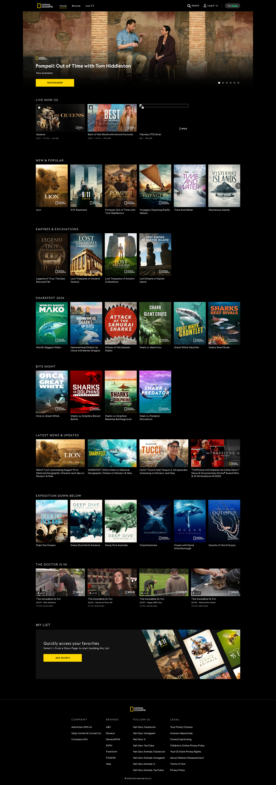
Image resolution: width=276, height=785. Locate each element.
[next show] (247, 50)
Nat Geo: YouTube (143, 745)
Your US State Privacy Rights (185, 751)
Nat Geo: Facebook (144, 727)
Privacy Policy (177, 770)
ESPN (109, 745)
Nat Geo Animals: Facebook (149, 751)
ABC (108, 727)
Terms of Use (177, 763)
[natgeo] (45, 6)
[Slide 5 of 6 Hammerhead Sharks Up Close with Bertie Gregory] (234, 83)
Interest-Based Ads (181, 733)
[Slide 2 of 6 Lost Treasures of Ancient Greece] (223, 83)
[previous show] (29, 50)
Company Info (79, 739)
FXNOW (111, 757)
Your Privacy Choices (181, 727)
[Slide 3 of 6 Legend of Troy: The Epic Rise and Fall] (227, 83)
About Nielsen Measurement (187, 757)
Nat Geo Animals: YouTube (148, 770)
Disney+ (110, 733)
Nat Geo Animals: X (144, 763)
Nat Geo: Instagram (144, 733)
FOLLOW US (141, 719)
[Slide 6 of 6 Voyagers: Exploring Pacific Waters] (238, 83)
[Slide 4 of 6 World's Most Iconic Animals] (231, 83)
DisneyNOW (113, 739)
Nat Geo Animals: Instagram (149, 757)
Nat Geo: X (139, 739)
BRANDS (112, 719)
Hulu (108, 763)
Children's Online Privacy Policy (187, 745)
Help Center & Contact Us (86, 733)
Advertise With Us (81, 727)
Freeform (111, 751)
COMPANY (79, 719)
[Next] (238, 186)
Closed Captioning (181, 739)
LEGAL (175, 719)
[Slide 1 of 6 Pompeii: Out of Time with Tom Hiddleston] (219, 83)
